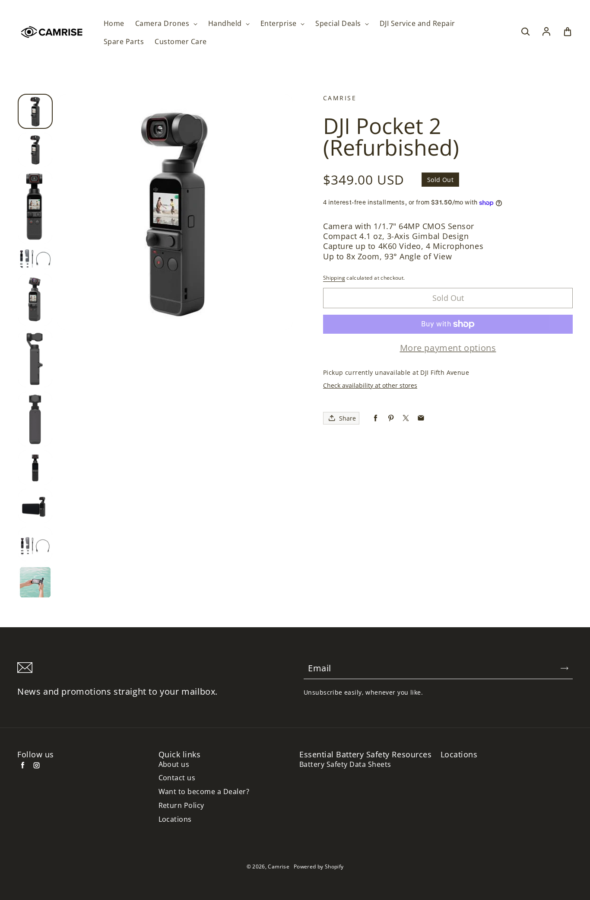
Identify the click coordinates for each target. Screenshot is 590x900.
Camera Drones (163, 23)
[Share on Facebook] (375, 418)
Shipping (334, 277)
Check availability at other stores (370, 385)
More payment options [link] (448, 348)
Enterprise (279, 23)
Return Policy (181, 805)
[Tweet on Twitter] (405, 418)
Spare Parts (124, 41)
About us (174, 764)
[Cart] (567, 32)
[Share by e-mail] (421, 418)
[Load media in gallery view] (35, 111)
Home (114, 23)
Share (347, 418)
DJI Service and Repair (417, 23)
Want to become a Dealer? (204, 791)
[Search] (525, 32)
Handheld (226, 23)
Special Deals (339, 23)
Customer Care (180, 41)
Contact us (177, 777)
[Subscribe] (564, 668)
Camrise (278, 866)
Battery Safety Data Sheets (345, 764)
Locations (175, 819)
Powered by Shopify (318, 866)
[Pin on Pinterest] (390, 418)
